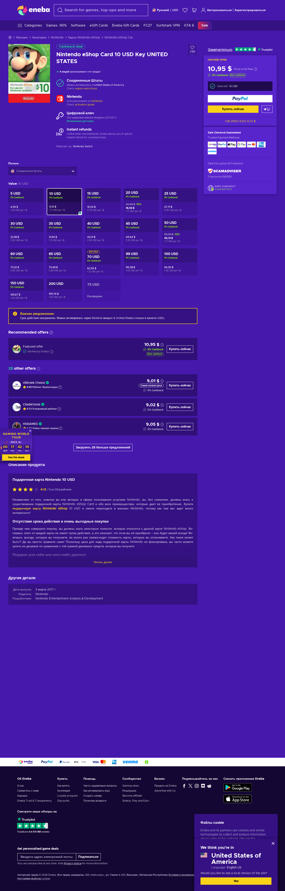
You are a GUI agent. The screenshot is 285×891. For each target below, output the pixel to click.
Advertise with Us (164, 790)
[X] (190, 785)
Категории (39, 37)
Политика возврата (94, 801)
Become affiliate (132, 796)
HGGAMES (30, 424)
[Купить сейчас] (240, 98)
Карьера (22, 796)
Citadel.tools (31, 404)
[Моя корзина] (194, 10)
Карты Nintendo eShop (84, 37)
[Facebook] (184, 785)
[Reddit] (209, 785)
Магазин (22, 37)
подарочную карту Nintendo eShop (40, 508)
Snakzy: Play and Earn (135, 801)
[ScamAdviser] (224, 171)
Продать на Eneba (165, 785)
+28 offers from (240, 121)
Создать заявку (92, 796)
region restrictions (86, 88)
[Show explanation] (60, 387)
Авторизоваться (219, 10)
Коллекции (63, 790)
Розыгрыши (129, 790)
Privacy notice (72, 863)
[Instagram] (197, 785)
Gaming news (130, 785)
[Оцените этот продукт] (26, 489)
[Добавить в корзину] (267, 109)
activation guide (84, 104)
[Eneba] (33, 10)
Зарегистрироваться (250, 10)
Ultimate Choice (34, 382)
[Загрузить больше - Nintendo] (60, 99)
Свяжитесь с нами (28, 790)
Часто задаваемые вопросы (100, 785)
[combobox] (101, 10)
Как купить (63, 785)
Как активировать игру (96, 790)
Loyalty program (67, 796)
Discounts (63, 801)
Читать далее (103, 562)
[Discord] (203, 785)
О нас (20, 785)
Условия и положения (181, 875)
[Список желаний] (185, 10)
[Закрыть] (273, 843)
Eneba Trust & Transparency (34, 801)
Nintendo (57, 37)
